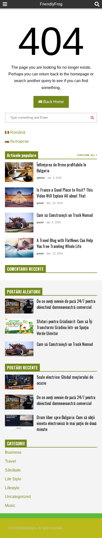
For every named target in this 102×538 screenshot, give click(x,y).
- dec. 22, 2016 (54, 203)
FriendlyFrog (51, 4)
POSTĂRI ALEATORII (23, 292)
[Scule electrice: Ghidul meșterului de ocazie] (19, 382)
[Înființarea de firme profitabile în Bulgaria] (19, 172)
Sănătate (13, 470)
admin (41, 177)
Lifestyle (12, 488)
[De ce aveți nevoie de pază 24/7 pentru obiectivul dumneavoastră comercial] (19, 306)
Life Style (13, 479)
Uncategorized (18, 496)
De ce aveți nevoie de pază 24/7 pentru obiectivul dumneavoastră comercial (66, 304)
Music (10, 505)
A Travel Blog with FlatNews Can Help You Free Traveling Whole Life (65, 243)
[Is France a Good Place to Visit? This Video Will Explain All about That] (19, 197)
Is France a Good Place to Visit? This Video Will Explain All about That (65, 193)
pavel (40, 203)
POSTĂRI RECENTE (22, 368)
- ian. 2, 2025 (54, 177)
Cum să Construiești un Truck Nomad (65, 215)
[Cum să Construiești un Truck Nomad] (19, 222)
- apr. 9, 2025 (53, 222)
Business (13, 452)
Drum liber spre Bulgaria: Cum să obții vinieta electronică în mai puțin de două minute (67, 423)
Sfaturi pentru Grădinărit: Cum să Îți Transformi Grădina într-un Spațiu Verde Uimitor (64, 327)
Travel (10, 461)
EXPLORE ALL (86, 155)
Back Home (53, 102)
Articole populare (21, 155)
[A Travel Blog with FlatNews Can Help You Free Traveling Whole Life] (19, 248)
